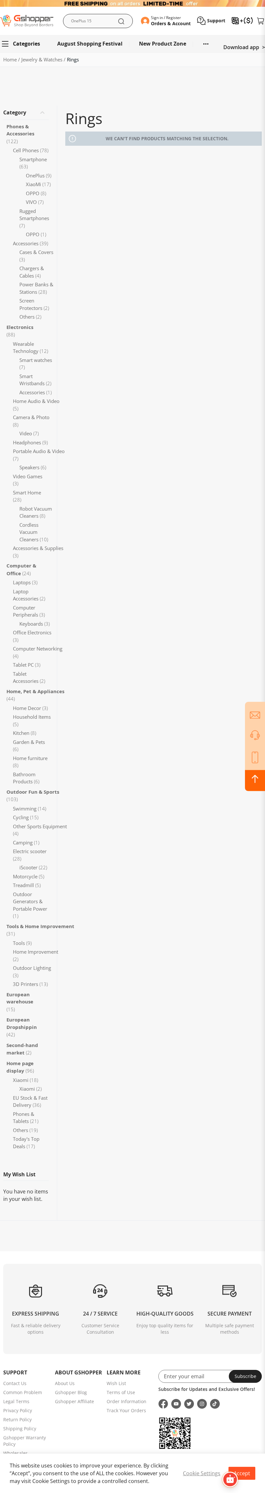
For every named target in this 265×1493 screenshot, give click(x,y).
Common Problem (22, 1392)
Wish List (116, 1383)
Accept (242, 1473)
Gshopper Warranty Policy (24, 1441)
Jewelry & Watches (42, 59)
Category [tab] (14, 112)
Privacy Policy (17, 1410)
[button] (211, 20)
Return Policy (17, 1419)
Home (10, 59)
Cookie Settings (201, 1473)
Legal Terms (16, 1401)
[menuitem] (24, 44)
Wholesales (15, 1453)
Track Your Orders (126, 1410)
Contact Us (14, 1383)
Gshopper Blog (71, 1392)
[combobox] (98, 21)
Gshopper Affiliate (74, 1401)
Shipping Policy (19, 1428)
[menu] (132, 44)
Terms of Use (121, 1392)
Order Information (126, 1401)
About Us (65, 1383)
